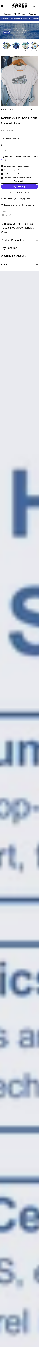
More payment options (19, 192)
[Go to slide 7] (12, 109)
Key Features (9, 248)
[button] (33, 6)
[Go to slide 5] (8, 109)
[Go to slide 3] (5, 109)
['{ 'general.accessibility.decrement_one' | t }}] (1, 151)
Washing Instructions (13, 255)
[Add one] (9, 151)
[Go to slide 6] (10, 109)
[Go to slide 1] (1, 109)
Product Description (12, 240)
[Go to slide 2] (3, 109)
